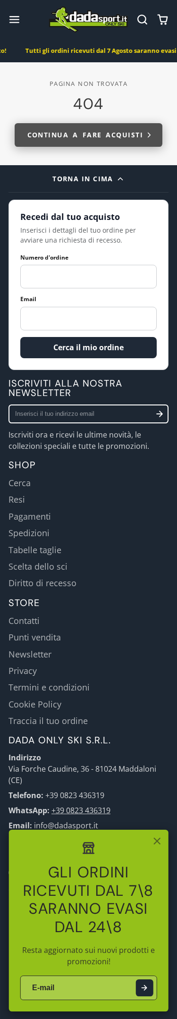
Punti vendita (34, 637)
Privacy (22, 670)
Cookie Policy (34, 704)
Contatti (24, 620)
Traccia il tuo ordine (48, 720)
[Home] (88, 19)
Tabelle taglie (34, 550)
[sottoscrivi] (160, 413)
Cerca (19, 482)
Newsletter (29, 654)
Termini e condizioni (49, 687)
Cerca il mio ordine (88, 347)
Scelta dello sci (37, 566)
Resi (16, 499)
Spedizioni (29, 533)
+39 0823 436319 (80, 810)
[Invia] (144, 988)
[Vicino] (156, 841)
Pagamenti (29, 516)
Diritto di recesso (42, 583)
